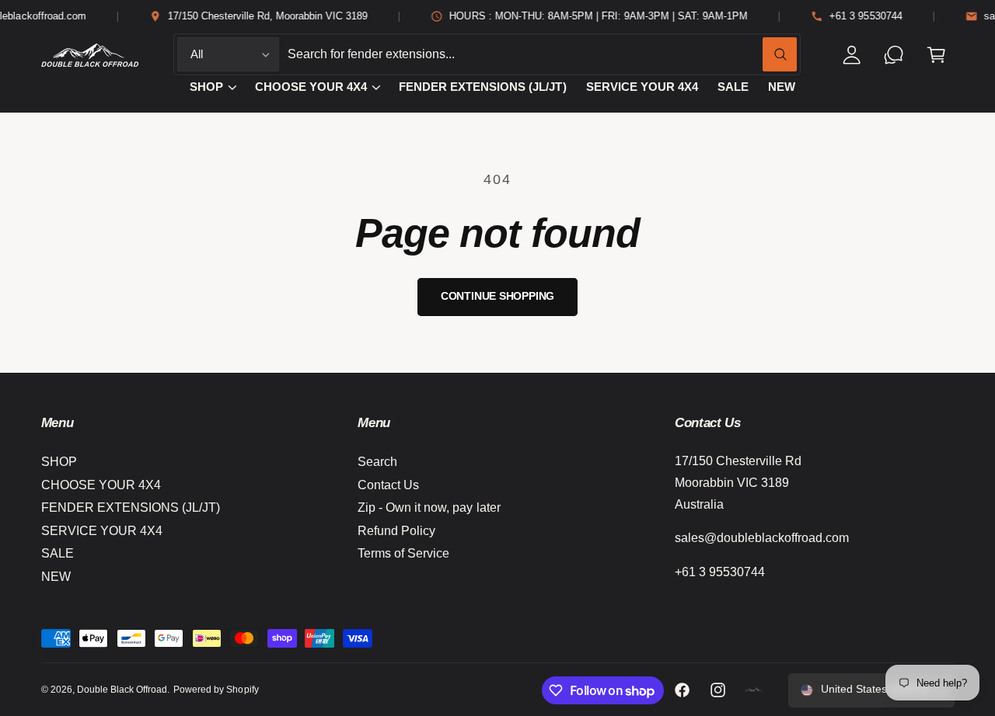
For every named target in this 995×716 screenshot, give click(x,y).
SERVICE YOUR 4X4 (101, 530)
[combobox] (542, 54)
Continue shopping (498, 296)
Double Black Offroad (122, 689)
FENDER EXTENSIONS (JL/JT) (130, 507)
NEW (56, 576)
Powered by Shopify (215, 689)
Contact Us (388, 485)
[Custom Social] (754, 690)
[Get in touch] (894, 54)
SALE (57, 553)
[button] (936, 54)
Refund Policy (396, 530)
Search (377, 461)
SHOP (206, 87)
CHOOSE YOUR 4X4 (311, 87)
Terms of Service (403, 553)
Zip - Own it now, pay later (429, 507)
